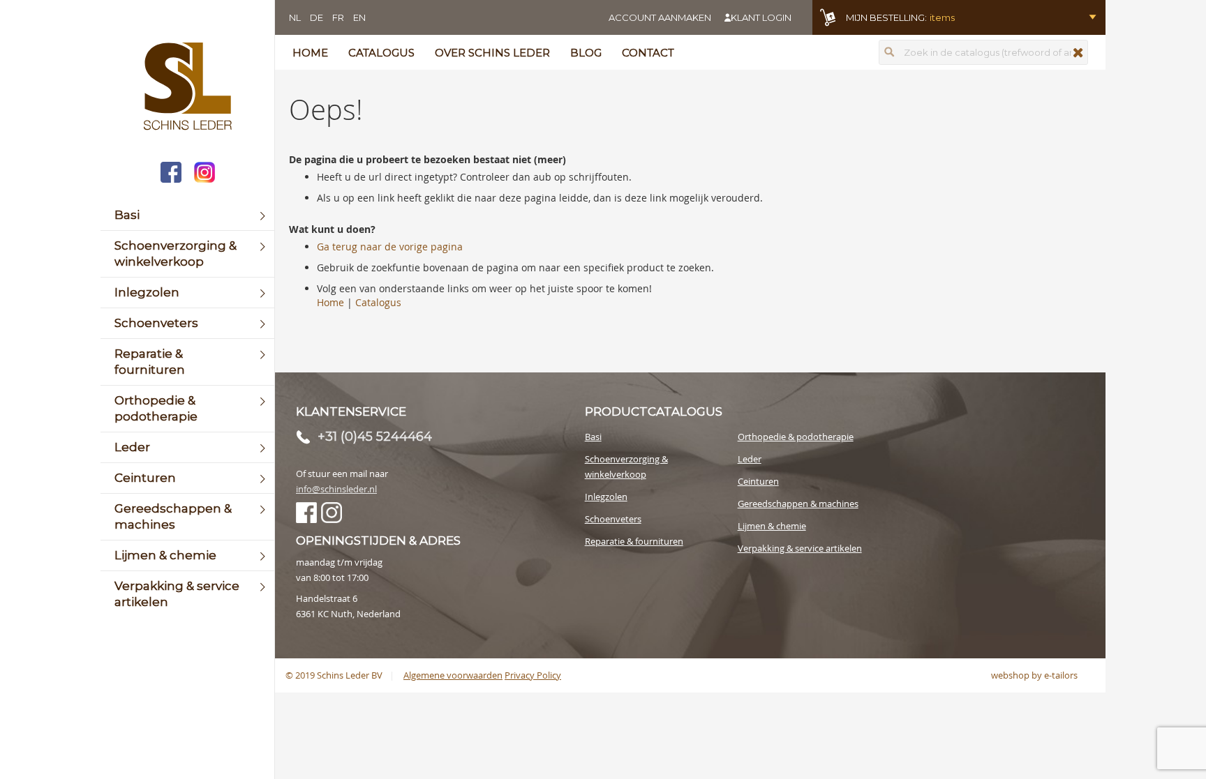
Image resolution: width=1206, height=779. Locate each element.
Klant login (761, 17)
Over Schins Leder (492, 52)
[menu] (187, 408)
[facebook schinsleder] (171, 174)
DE (316, 17)
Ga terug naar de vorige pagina (390, 246)
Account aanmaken (660, 17)
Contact (648, 52)
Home (310, 52)
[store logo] (187, 88)
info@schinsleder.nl (336, 489)
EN (359, 17)
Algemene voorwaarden (452, 675)
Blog (586, 52)
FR (338, 17)
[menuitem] (187, 215)
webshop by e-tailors (1034, 675)
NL (295, 17)
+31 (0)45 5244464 (375, 436)
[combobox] (983, 52)
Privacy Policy (533, 675)
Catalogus (381, 52)
